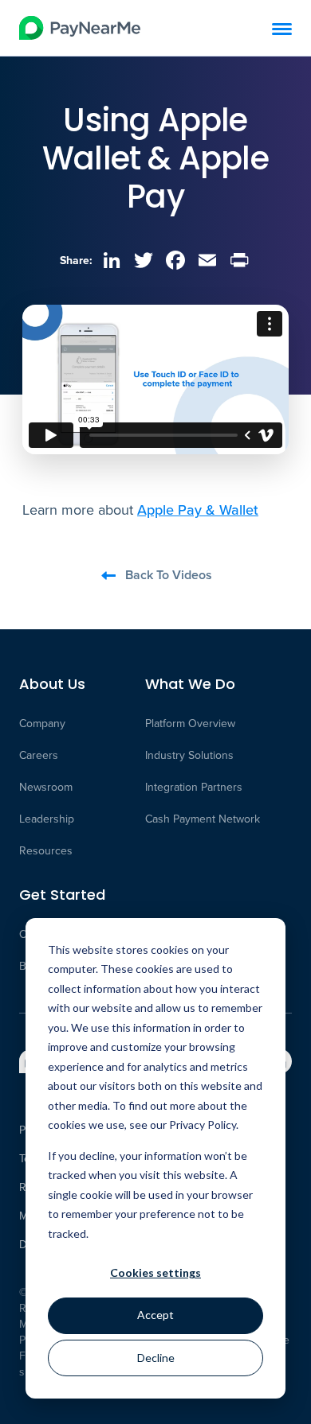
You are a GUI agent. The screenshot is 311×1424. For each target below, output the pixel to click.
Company (42, 724)
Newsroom (46, 787)
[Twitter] (143, 260)
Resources (46, 851)
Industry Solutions (189, 756)
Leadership (46, 819)
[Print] (239, 260)
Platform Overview (190, 724)
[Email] (207, 260)
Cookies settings (155, 1272)
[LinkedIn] (111, 260)
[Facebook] (175, 260)
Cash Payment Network (202, 819)
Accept (155, 1314)
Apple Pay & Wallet (197, 509)
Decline (156, 1357)
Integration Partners (193, 787)
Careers (38, 756)
